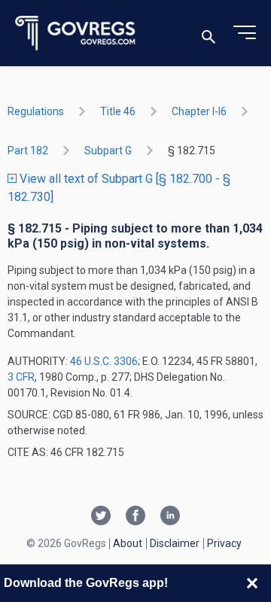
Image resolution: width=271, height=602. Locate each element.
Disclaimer (174, 543)
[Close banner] (252, 583)
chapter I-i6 (199, 111)
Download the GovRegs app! (86, 582)
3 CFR (21, 377)
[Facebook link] (135, 517)
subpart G (108, 150)
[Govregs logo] (75, 33)
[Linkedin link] (170, 517)
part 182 (28, 150)
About (127, 543)
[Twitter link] (101, 517)
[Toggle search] (208, 33)
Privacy (224, 543)
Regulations (36, 111)
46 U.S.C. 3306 (104, 361)
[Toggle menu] (244, 33)
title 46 (118, 111)
